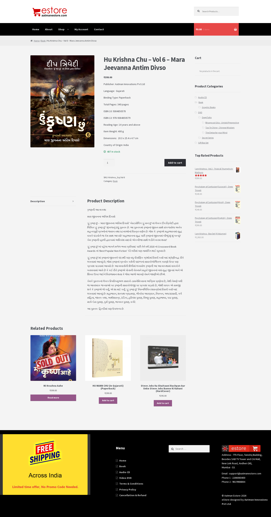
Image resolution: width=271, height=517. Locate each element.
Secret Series (208, 137)
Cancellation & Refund (132, 495)
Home (35, 29)
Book (43, 40)
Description (37, 201)
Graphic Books (209, 107)
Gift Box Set (203, 142)
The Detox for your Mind (216, 132)
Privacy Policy (127, 489)
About (49, 29)
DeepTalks (207, 117)
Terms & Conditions (131, 483)
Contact (99, 29)
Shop (61, 29)
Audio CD (202, 97)
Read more (53, 397)
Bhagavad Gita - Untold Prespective (222, 122)
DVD (200, 112)
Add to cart (175, 162)
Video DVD (125, 478)
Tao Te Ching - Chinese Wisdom (219, 127)
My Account (81, 29)
